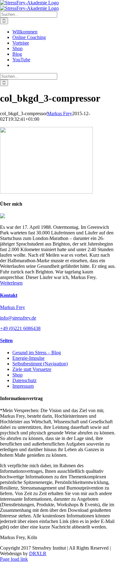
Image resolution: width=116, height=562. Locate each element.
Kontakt (8, 295)
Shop (17, 374)
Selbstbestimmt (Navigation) (40, 363)
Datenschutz (24, 380)
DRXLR (37, 553)
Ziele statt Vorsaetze (31, 369)
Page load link (14, 559)
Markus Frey (59, 113)
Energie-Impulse (28, 358)
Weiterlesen (11, 282)
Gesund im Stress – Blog (36, 352)
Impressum (23, 386)
